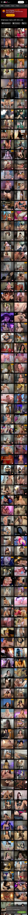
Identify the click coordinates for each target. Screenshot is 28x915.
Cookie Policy (16, 909)
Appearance (7, 23)
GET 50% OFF (10, 15)
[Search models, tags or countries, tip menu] (26, 5)
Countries (17, 23)
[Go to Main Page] (8, 2)
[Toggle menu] (1, 2)
